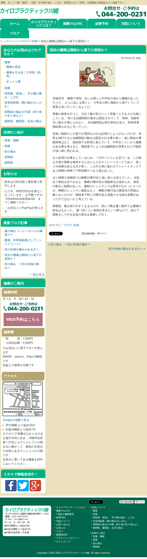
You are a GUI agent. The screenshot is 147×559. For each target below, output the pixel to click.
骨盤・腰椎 (11, 140)
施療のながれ (72, 23)
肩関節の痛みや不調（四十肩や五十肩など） (116, 524)
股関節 (8, 162)
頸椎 (7, 146)
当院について (131, 23)
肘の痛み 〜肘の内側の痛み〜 (70, 244)
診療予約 (101, 23)
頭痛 (7, 87)
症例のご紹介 (98, 533)
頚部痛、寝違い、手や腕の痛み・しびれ (114, 517)
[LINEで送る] (88, 233)
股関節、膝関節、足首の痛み (23, 121)
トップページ (8, 41)
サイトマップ (63, 541)
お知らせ (60, 527)
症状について (98, 507)
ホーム (15, 23)
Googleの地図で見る (16, 419)
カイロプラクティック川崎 (75, 552)
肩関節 (8, 157)
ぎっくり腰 (13, 81)
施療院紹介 (62, 534)
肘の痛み (10, 151)
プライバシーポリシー (67, 538)
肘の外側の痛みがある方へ (125, 248)
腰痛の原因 (13, 66)
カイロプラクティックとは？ (44, 23)
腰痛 (7, 62)
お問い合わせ (63, 524)
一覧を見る (37, 274)
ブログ (15, 33)
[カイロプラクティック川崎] (29, 10)
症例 (35, 41)
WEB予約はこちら (23, 319)
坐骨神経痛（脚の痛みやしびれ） (110, 521)
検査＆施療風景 (66, 514)
